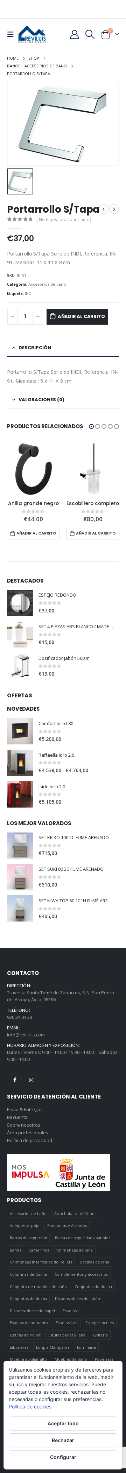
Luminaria (86, 1347)
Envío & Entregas (25, 1109)
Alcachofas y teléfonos (75, 1213)
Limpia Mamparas (52, 1347)
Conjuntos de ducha (93, 1286)
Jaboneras (19, 1347)
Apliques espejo (25, 1225)
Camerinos (39, 1250)
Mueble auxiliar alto (28, 1359)
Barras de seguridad (28, 1237)
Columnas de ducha (28, 1274)
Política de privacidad (29, 1140)
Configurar (63, 1457)
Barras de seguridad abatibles (82, 1237)
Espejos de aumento (29, 1322)
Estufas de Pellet (25, 1335)
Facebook (15, 1080)
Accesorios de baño (47, 284)
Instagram (31, 1080)
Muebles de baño (71, 1359)
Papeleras (104, 1359)
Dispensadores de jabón (77, 1298)
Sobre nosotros (23, 1125)
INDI (29, 293)
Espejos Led (67, 1322)
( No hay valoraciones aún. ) (63, 220)
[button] (91, 426)
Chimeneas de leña (75, 1250)
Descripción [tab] (35, 347)
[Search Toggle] (90, 34)
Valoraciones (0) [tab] (41, 399)
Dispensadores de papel (32, 1310)
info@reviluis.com (26, 1034)
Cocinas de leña (94, 1262)
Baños (15, 1250)
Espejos (70, 1310)
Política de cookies (30, 1406)
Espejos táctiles (99, 1322)
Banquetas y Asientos (67, 1225)
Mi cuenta (17, 1117)
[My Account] (74, 34)
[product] (33, 469)
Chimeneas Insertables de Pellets (41, 1262)
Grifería (100, 1335)
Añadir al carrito (81, 316)
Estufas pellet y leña (66, 1335)
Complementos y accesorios (81, 1274)
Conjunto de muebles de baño (38, 1286)
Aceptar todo (63, 1423)
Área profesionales (27, 1132)
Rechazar (63, 1440)
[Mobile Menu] (12, 34)
